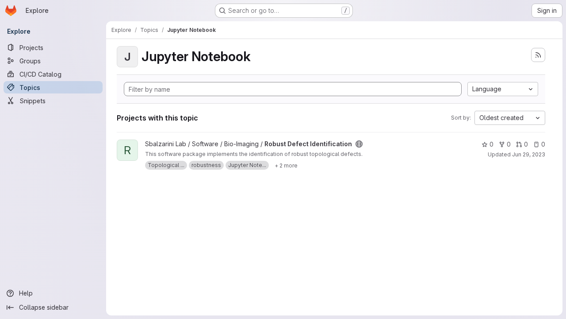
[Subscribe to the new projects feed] (538, 55)
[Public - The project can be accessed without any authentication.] (359, 144)
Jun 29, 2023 (528, 154)
